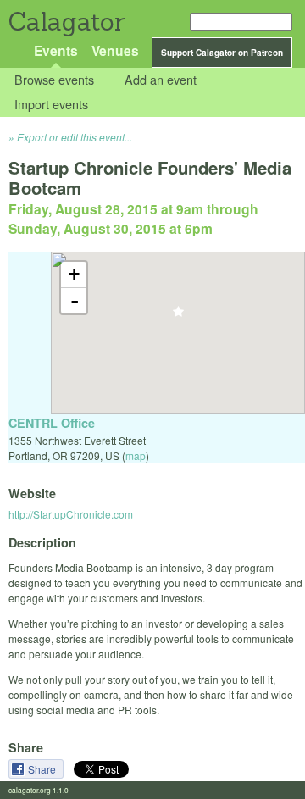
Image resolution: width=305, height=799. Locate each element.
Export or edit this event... (74, 137)
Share (43, 769)
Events (56, 50)
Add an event (161, 80)
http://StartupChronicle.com (70, 514)
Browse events (54, 80)
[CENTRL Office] (178, 316)
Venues (115, 50)
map (135, 455)
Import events (51, 104)
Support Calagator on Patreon (222, 52)
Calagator (65, 21)
